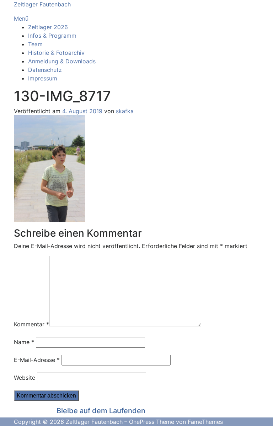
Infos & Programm (52, 35)
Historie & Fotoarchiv (56, 52)
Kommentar (31, 324)
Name (24, 342)
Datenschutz (45, 69)
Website (24, 377)
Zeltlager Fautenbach (42, 4)
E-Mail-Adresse (37, 359)
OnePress (141, 421)
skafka (125, 111)
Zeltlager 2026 (48, 27)
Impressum (42, 78)
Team (35, 44)
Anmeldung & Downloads (62, 61)
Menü (21, 18)
